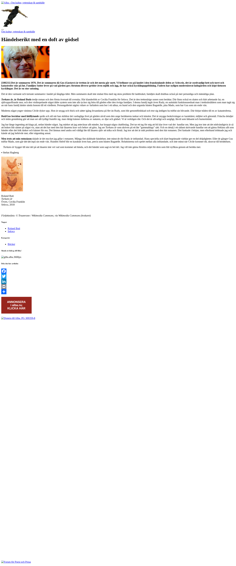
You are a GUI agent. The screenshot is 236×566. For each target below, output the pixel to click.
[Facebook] (118, 271)
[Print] (118, 286)
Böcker (11, 244)
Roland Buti (14, 228)
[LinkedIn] (118, 281)
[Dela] (118, 291)
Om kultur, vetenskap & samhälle (18, 31)
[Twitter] (118, 276)
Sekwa (11, 231)
